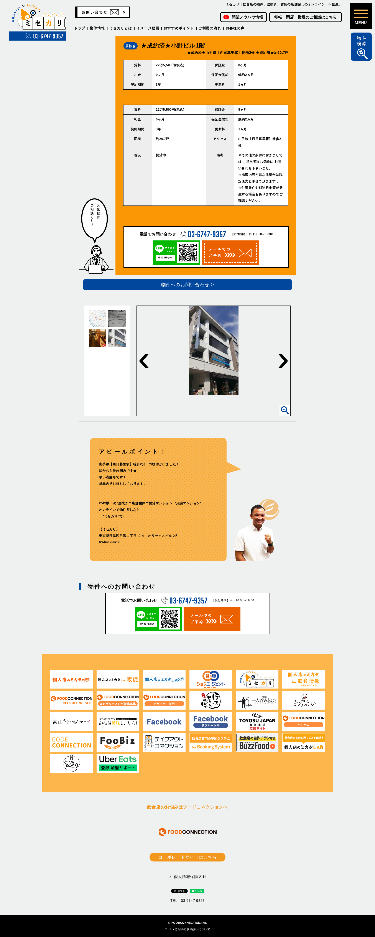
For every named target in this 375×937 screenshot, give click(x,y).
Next (283, 361)
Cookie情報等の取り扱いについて (187, 929)
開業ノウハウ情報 (247, 17)
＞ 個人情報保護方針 (188, 877)
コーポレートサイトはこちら (187, 857)
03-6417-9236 (109, 542)
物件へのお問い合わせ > (187, 284)
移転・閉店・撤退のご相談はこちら (305, 17)
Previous (144, 361)
